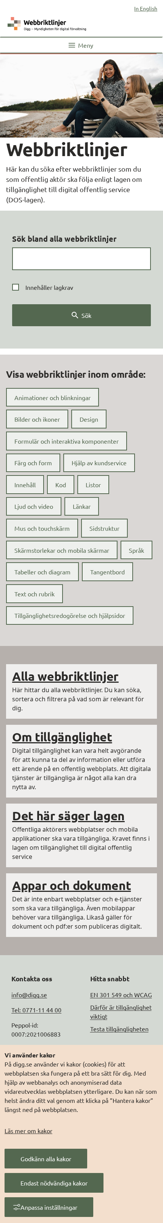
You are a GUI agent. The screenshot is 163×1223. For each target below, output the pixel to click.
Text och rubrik (34, 593)
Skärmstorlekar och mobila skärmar (61, 550)
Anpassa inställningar (48, 1207)
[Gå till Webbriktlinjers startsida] (47, 22)
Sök (86, 315)
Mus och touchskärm (42, 528)
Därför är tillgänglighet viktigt (121, 1011)
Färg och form (33, 462)
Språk (136, 550)
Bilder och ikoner (37, 419)
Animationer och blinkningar (52, 397)
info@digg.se (29, 994)
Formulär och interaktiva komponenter (66, 441)
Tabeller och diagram (42, 572)
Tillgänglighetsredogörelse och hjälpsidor (69, 615)
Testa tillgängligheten (119, 1028)
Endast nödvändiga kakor (54, 1183)
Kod (60, 484)
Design (89, 419)
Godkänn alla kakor (45, 1158)
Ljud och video (33, 506)
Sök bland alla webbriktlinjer (64, 239)
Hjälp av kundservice (99, 462)
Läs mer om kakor (28, 1130)
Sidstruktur (104, 528)
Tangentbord (107, 572)
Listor (93, 484)
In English (145, 8)
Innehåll (25, 484)
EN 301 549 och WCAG (121, 994)
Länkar (82, 506)
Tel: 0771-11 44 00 (36, 1009)
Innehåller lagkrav (49, 287)
